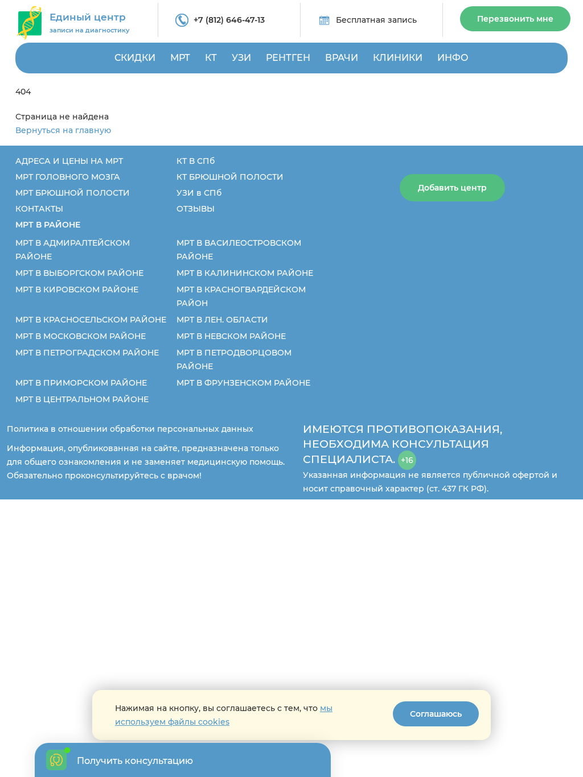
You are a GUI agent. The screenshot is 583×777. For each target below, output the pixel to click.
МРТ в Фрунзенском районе (243, 383)
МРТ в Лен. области (222, 320)
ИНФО (453, 57)
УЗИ (241, 57)
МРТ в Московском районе (80, 336)
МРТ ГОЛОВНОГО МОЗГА (67, 177)
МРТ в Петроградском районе (87, 353)
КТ (211, 57)
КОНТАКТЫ (39, 209)
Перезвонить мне (515, 19)
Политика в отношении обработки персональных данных (130, 429)
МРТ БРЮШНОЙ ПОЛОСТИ (72, 193)
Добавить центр (452, 188)
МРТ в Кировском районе (76, 289)
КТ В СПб (195, 161)
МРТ (180, 57)
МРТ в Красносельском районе (90, 320)
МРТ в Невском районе (231, 336)
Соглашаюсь (436, 714)
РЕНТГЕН (288, 57)
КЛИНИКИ (397, 57)
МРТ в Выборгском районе (79, 273)
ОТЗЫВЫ (195, 209)
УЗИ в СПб (198, 193)
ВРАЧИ (341, 57)
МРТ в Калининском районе (244, 273)
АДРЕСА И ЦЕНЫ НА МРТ (69, 161)
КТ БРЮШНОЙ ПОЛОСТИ (230, 177)
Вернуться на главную (63, 130)
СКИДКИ (134, 57)
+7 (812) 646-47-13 (229, 20)
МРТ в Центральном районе (82, 399)
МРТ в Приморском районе (81, 383)
